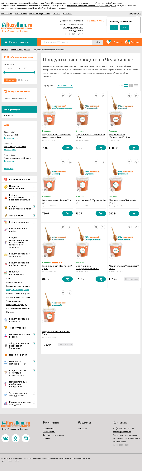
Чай (8, 278)
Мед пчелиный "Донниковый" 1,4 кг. (120, 135)
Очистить (25, 80)
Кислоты (10, 312)
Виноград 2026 (11, 135)
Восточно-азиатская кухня (18, 308)
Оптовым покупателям (39, 13)
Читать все (8, 168)
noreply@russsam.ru (122, 431)
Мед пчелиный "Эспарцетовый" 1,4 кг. (87, 267)
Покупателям (21, 13)
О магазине (6, 13)
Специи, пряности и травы (18, 293)
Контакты (67, 13)
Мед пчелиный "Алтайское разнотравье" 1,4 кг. (56, 135)
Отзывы (56, 13)
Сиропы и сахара (14, 282)
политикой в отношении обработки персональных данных (91, 6)
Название (62, 85)
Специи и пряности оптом (18, 297)
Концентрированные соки (18, 286)
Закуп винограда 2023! (15, 146)
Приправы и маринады (16, 304)
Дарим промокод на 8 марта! (18, 158)
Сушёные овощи (13, 301)
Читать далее (10, 138)
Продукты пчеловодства (17, 289)
